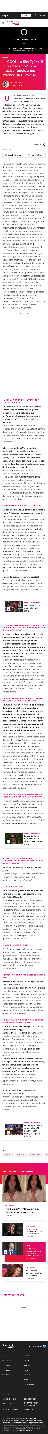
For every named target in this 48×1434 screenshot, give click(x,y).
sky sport (6, 1361)
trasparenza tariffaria (21, 1422)
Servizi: (26, 1356)
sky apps (28, 1365)
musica (8, 1155)
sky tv (26, 1361)
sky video (6, 1370)
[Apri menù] (3, 22)
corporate (28, 1410)
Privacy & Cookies (17, 1420)
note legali (7, 1404)
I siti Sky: (5, 1356)
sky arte (6, 1375)
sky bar (27, 1375)
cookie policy (30, 1399)
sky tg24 (6, 1365)
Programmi (29, 1384)
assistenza (32, 1422)
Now (26, 1370)
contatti (40, 1422)
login (43, 15)
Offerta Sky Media (10, 1410)
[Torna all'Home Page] (13, 22)
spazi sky (28, 1379)
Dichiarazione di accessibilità (31, 1404)
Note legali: (6, 1394)
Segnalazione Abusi (25, 1431)
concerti (35, 1155)
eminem (21, 1155)
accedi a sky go (35, 1346)
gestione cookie (9, 1399)
